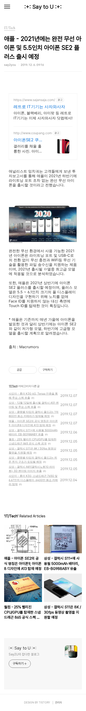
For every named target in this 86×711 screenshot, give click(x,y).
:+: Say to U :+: (43, 6)
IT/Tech (13, 386)
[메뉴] (7, 6)
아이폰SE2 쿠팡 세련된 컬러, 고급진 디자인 (28, 140)
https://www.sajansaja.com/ (34, 100)
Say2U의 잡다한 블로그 (24, 654)
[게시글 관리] (32, 369)
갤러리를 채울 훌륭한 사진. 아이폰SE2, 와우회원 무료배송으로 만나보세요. (29, 149)
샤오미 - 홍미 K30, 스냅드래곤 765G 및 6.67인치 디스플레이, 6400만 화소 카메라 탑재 (33, 480)
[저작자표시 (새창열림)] (59, 370)
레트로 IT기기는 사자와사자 (39, 106)
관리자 (58, 702)
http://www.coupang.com (33, 133)
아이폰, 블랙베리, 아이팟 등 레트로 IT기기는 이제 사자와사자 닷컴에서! (43, 115)
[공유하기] (26, 369)
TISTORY (44, 702)
